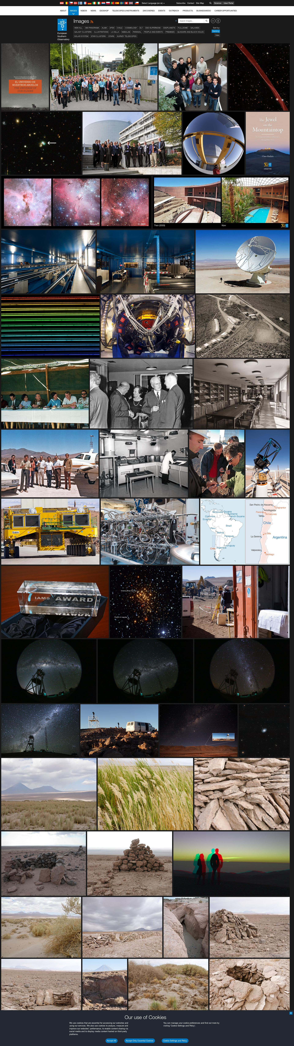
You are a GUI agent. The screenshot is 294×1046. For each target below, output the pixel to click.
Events (161, 10)
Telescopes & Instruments (125, 10)
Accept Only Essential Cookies (139, 1040)
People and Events (153, 32)
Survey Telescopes (126, 36)
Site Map (200, 3)
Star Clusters (98, 36)
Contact (190, 3)
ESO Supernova (153, 28)
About (63, 10)
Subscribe (180, 3)
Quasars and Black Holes (190, 32)
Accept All (111, 1040)
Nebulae (126, 32)
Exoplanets (169, 28)
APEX (112, 28)
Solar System (81, 36)
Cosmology (131, 28)
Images (73, 10)
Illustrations (101, 32)
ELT (141, 28)
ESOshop (104, 10)
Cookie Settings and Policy (175, 1040)
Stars (111, 36)
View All (78, 28)
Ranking (215, 31)
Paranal (137, 32)
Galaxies (194, 28)
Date (217, 35)
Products (188, 10)
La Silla (115, 32)
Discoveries (149, 10)
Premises (170, 32)
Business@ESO (203, 10)
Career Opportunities (226, 10)
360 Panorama (92, 28)
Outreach (174, 10)
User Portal (228, 3)
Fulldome (183, 28)
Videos (84, 10)
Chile (119, 28)
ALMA (104, 28)
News (93, 10)
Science (217, 3)
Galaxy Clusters (83, 32)
